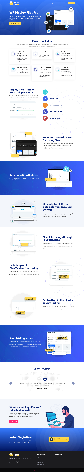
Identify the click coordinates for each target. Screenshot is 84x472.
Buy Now (71, 3)
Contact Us (40, 462)
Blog (39, 457)
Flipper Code (36, 470)
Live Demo (41, 3)
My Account (62, 3)
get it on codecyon (58, 439)
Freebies (56, 3)
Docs (46, 3)
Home (36, 3)
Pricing (51, 3)
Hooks (39, 460)
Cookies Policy (41, 464)
